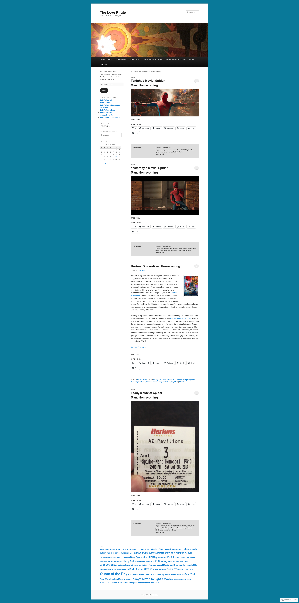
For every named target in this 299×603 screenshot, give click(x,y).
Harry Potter (130, 561)
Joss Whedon (107, 564)
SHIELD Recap (176, 574)
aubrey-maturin (190, 549)
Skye (183, 574)
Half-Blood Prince (116, 562)
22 (116, 157)
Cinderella (103, 557)
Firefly (103, 561)
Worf (135, 583)
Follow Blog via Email (108, 72)
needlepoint (162, 569)
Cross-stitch (111, 557)
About (110, 59)
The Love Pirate (113, 12)
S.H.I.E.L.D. (153, 574)
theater (128, 579)
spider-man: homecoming (164, 152)
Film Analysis (180, 557)
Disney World (162, 557)
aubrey (179, 549)
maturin (189, 565)
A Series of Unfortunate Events (163, 549)
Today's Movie (166, 148)
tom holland (187, 250)
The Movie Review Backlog (153, 59)
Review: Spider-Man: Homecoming (155, 266)
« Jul (104, 164)
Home (103, 59)
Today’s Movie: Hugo (107, 110)
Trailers (191, 59)
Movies (148, 569)
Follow (104, 90)
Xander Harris (149, 582)
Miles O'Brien (112, 569)
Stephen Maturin (117, 579)
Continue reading (138, 347)
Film (173, 557)
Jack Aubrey (173, 561)
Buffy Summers (156, 552)
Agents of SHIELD (133, 549)
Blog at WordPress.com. (149, 595)
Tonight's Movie (161, 579)
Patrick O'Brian (174, 569)
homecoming (172, 150)
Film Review (163, 380)
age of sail (145, 549)
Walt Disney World (105, 583)
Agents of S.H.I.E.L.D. (118, 549)
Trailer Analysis (180, 579)
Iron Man (178, 526)
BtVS (139, 552)
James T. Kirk (183, 561)
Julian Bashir (120, 565)
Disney (155, 380)
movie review (181, 380)
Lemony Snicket (131, 565)
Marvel (179, 150)
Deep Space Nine (138, 557)
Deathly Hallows (123, 557)
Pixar (183, 569)
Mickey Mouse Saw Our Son (175, 59)
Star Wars (105, 579)
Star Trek (190, 574)
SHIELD (167, 574)
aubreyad (125, 552)
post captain (189, 569)
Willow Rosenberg (126, 582)
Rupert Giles (144, 574)
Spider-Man (190, 150)
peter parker (183, 248)
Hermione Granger (145, 561)
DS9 (168, 557)
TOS (173, 579)
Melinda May (104, 569)
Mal (140, 565)
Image (133, 77)
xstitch (158, 583)
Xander (141, 582)
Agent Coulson (104, 549)
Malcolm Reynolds (149, 565)
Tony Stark (174, 382)
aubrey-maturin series (110, 552)
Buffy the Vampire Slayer (178, 552)
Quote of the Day (113, 573)
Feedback (104, 64)
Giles (108, 561)
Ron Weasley (133, 574)
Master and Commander (174, 564)
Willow (114, 582)
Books (133, 552)
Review (133, 382)
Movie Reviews (121, 59)
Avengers (164, 150)
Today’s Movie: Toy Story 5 (109, 117)
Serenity (160, 574)
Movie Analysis (135, 59)
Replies (182, 382)
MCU (184, 150)
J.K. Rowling (160, 561)
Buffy (145, 552)
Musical (155, 569)
